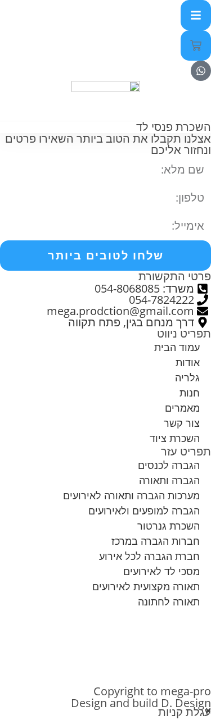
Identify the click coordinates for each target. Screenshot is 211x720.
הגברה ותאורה (169, 480)
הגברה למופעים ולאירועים (144, 510)
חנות (189, 392)
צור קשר (182, 423)
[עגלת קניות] (196, 45)
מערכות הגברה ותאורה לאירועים (131, 495)
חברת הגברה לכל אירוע (149, 556)
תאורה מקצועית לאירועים (146, 586)
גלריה (187, 377)
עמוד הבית (177, 347)
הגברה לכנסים (169, 465)
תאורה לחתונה (169, 601)
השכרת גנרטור (168, 525)
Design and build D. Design (141, 702)
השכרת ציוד (175, 438)
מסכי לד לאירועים (161, 571)
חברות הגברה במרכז (155, 541)
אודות (188, 362)
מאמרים (182, 407)
